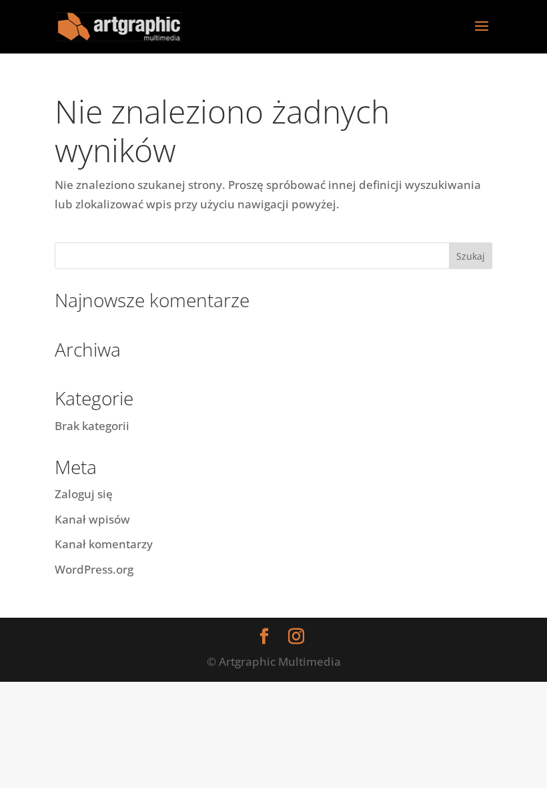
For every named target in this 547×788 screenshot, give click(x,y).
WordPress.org (94, 569)
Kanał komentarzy (104, 544)
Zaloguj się (84, 494)
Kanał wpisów (92, 519)
